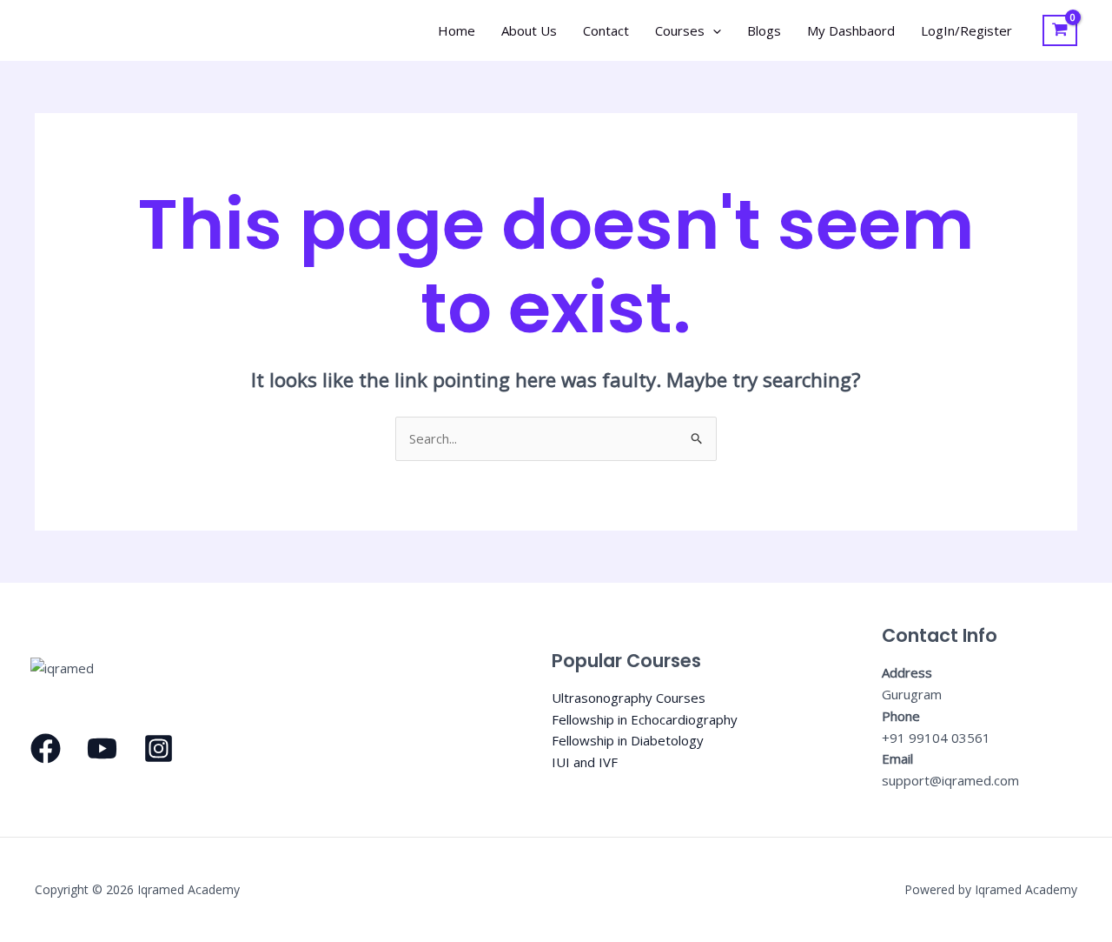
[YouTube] (102, 748)
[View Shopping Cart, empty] (1059, 30)
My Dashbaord (851, 30)
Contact (606, 30)
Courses (680, 30)
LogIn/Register (966, 30)
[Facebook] (45, 748)
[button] (713, 30)
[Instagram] (158, 748)
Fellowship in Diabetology (628, 740)
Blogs (764, 30)
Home (456, 30)
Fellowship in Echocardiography (645, 719)
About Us (529, 30)
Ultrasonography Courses (628, 697)
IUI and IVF (585, 762)
